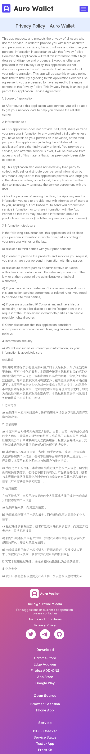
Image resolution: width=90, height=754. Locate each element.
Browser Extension (45, 704)
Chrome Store (45, 658)
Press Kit (45, 750)
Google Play (45, 683)
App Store (45, 677)
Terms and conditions (45, 619)
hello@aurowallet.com (45, 604)
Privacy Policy (45, 625)
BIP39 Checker (45, 731)
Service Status (45, 737)
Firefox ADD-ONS (45, 670)
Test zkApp (45, 743)
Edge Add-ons (45, 664)
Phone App (45, 710)
